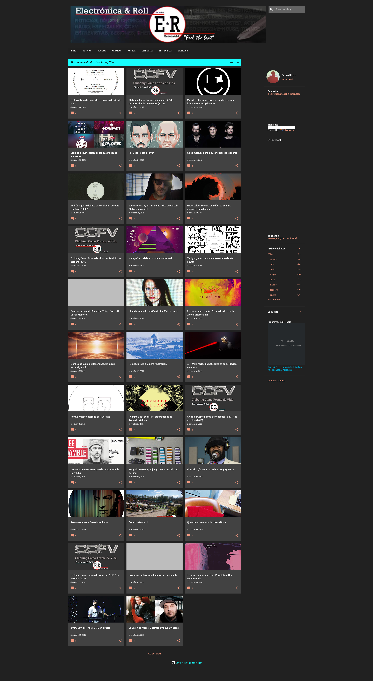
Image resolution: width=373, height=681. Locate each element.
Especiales (147, 51)
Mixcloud (287, 370)
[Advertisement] (252, 111)
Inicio (73, 51)
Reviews (102, 51)
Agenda (132, 51)
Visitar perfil (287, 79)
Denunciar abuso (276, 380)
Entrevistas (165, 51)
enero (273, 295)
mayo (273, 274)
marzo (273, 284)
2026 (270, 254)
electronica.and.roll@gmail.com (284, 94)
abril (272, 279)
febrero (274, 290)
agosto (273, 259)
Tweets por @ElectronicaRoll (282, 238)
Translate (289, 130)
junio (272, 269)
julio (272, 264)
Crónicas (116, 51)
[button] (120, 113)
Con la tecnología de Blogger (188, 663)
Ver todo (234, 62)
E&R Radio (183, 51)
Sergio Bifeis (288, 75)
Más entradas (154, 654)
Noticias (87, 51)
